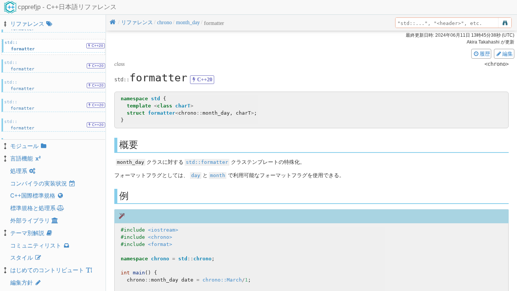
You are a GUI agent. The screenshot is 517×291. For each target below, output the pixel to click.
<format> (160, 244)
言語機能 (21, 158)
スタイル (21, 257)
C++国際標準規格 (32, 195)
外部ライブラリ (30, 220)
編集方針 (21, 282)
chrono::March (222, 280)
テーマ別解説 (27, 233)
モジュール (24, 146)
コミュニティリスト (35, 245)
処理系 (18, 171)
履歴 (485, 54)
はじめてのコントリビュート (47, 270)
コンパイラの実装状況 (38, 183)
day (195, 175)
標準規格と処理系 (33, 208)
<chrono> (160, 237)
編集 (507, 54)
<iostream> (163, 230)
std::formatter (207, 162)
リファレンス (27, 23)
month (217, 175)
